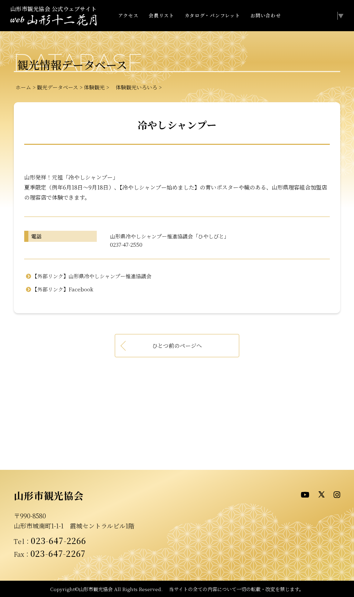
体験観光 (94, 87)
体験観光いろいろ (134, 87)
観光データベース (57, 87)
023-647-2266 (58, 540)
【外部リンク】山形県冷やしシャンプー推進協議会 (91, 276)
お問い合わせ (265, 15)
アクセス (128, 15)
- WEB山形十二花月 (53, 20)
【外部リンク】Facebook (62, 289)
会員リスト (161, 15)
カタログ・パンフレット (212, 15)
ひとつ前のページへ (177, 346)
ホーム (23, 87)
